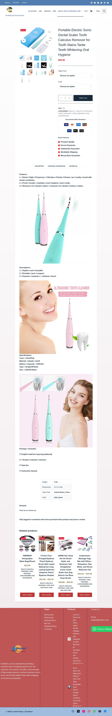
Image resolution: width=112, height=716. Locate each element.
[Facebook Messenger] (105, 711)
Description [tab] (39, 166)
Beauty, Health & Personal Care (69, 11)
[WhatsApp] (101, 3)
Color (60, 82)
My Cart (47, 623)
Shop (54, 11)
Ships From (62, 71)
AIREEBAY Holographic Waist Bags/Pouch (27, 558)
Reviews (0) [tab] (73, 166)
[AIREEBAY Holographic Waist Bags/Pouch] (27, 544)
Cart (40, 11)
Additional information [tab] (56, 166)
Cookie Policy (17, 711)
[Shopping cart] (91, 11)
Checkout (47, 11)
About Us (7, 2)
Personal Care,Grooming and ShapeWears (27, 576)
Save (24, 30)
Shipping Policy (50, 626)
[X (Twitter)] (95, 3)
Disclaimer (29, 711)
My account (32, 11)
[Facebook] (91, 3)
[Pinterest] (104, 3)
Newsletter (16, 2)
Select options (27, 595)
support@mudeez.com (100, 620)
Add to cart (83, 98)
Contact (24, 2)
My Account (48, 615)
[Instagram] (98, 3)
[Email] (108, 3)
